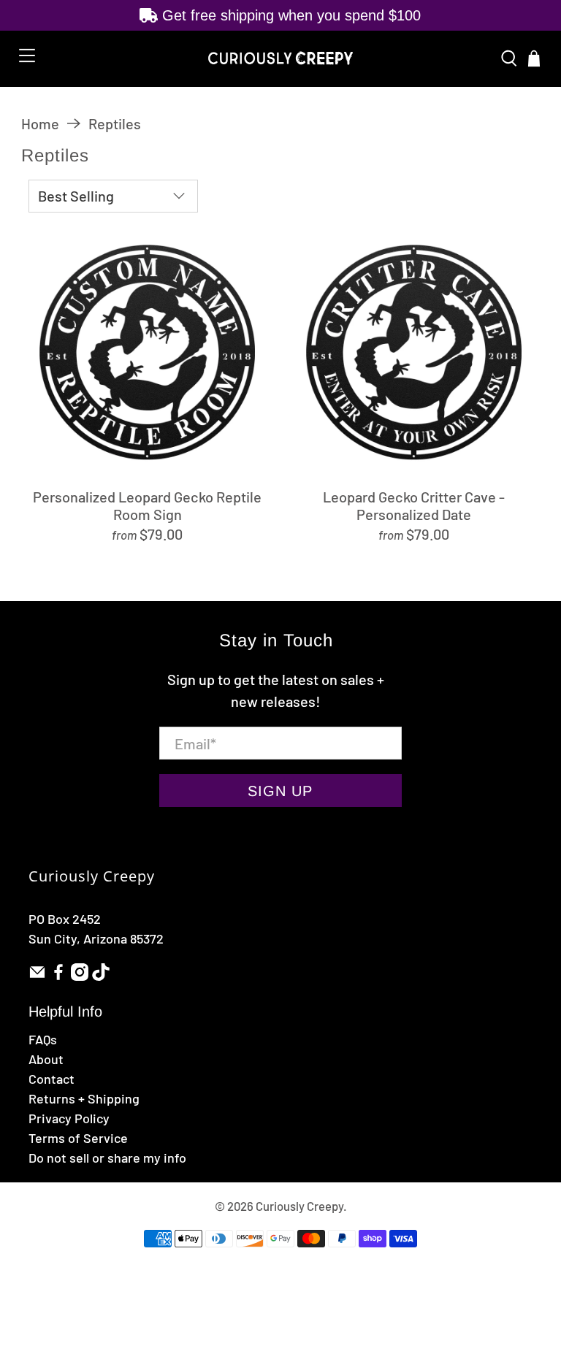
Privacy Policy (69, 1118)
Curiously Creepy (299, 1205)
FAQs (42, 1039)
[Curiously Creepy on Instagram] (79, 976)
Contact (51, 1079)
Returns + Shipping (84, 1098)
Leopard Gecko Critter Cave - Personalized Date (414, 505)
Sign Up (280, 791)
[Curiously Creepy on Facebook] (58, 976)
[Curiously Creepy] (280, 58)
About (46, 1059)
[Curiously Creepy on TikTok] (101, 976)
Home (40, 123)
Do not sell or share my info (107, 1158)
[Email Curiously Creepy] (37, 976)
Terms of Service (78, 1138)
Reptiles (114, 123)
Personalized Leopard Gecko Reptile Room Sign (147, 505)
